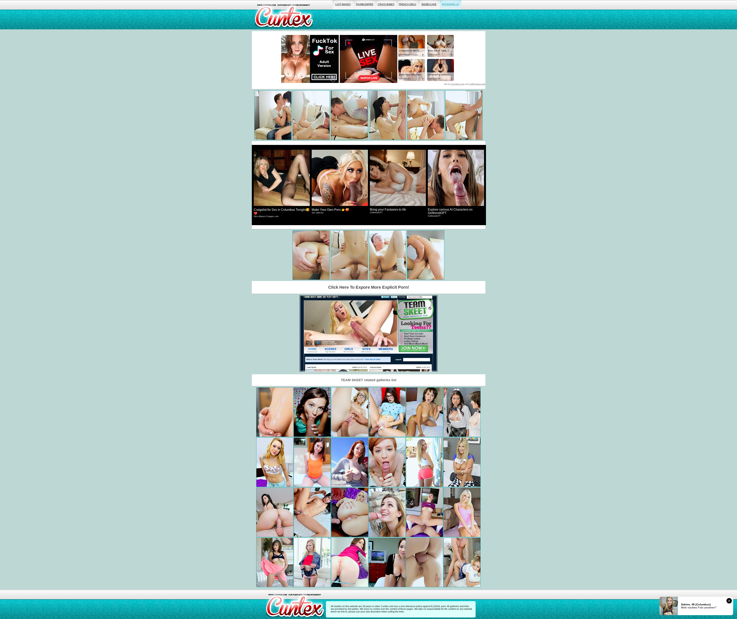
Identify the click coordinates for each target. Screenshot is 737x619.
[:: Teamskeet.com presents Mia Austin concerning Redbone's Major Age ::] (424, 412)
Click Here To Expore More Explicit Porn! (368, 287)
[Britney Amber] (462, 512)
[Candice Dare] (424, 462)
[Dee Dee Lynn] (349, 462)
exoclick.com (457, 84)
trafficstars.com (477, 84)
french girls (407, 4)
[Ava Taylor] (387, 412)
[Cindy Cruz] (274, 462)
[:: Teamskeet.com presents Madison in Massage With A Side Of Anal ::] (424, 562)
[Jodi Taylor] (312, 462)
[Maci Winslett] (387, 512)
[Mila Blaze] (462, 562)
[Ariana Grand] (312, 412)
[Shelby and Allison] (462, 412)
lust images (343, 4)
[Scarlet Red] (462, 462)
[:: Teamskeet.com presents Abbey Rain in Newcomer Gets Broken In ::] (387, 462)
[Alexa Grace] (349, 512)
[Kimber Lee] (424, 512)
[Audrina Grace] (387, 562)
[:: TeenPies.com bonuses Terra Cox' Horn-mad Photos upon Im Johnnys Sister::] (349, 562)
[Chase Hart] (349, 412)
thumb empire (364, 4)
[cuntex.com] (295, 604)
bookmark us (450, 4)
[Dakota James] (312, 562)
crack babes (386, 4)
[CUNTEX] (284, 14)
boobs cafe (429, 4)
